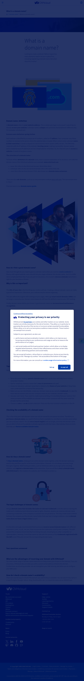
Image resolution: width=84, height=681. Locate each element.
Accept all (64, 367)
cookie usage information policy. (55, 360)
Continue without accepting (23, 314)
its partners (28, 322)
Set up (52, 367)
